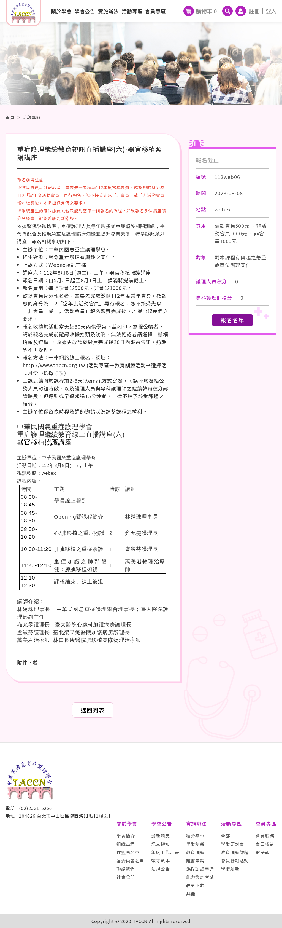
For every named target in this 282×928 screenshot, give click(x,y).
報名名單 (232, 320)
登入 (270, 11)
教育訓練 (195, 852)
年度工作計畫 (165, 852)
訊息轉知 (160, 844)
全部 (225, 835)
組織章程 (125, 844)
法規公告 (160, 868)
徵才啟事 (160, 860)
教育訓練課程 (235, 852)
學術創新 (195, 844)
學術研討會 (232, 844)
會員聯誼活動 (235, 860)
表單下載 (195, 885)
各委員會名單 (130, 860)
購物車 (206, 11)
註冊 (254, 11)
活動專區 (31, 117)
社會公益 (125, 877)
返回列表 (93, 710)
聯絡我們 (125, 868)
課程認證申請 (200, 868)
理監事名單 (128, 852)
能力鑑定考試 (200, 877)
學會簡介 (125, 835)
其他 (191, 893)
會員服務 (265, 835)
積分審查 (195, 835)
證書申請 (195, 860)
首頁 (10, 117)
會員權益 (265, 844)
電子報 (263, 852)
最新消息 (160, 835)
